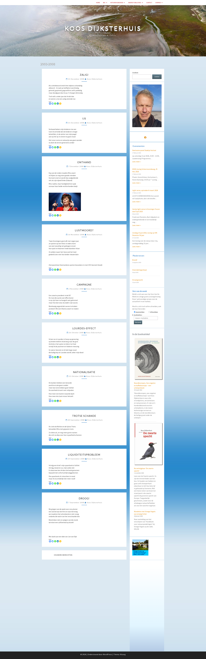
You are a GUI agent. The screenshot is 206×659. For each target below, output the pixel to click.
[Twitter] (53, 104)
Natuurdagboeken (116, 3)
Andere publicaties (134, 3)
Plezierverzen (138, 255)
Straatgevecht (137, 280)
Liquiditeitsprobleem (84, 454)
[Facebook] (50, 104)
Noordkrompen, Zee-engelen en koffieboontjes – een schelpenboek (144, 385)
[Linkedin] (58, 104)
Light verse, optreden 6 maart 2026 (145, 190)
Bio (104, 3)
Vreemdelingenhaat (139, 270)
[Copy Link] (60, 104)
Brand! (134, 260)
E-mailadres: (137, 315)
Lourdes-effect (84, 328)
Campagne (84, 284)
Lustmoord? (84, 230)
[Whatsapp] (55, 104)
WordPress (107, 654)
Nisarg (123, 654)
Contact (149, 3)
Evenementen (139, 146)
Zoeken (135, 73)
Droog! (84, 498)
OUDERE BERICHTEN (63, 555)
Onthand (84, 162)
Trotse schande (84, 415)
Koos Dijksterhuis (94, 79)
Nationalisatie (84, 372)
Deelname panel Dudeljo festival (144, 150)
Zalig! (84, 74)
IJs (84, 118)
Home (98, 3)
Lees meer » (136, 162)
